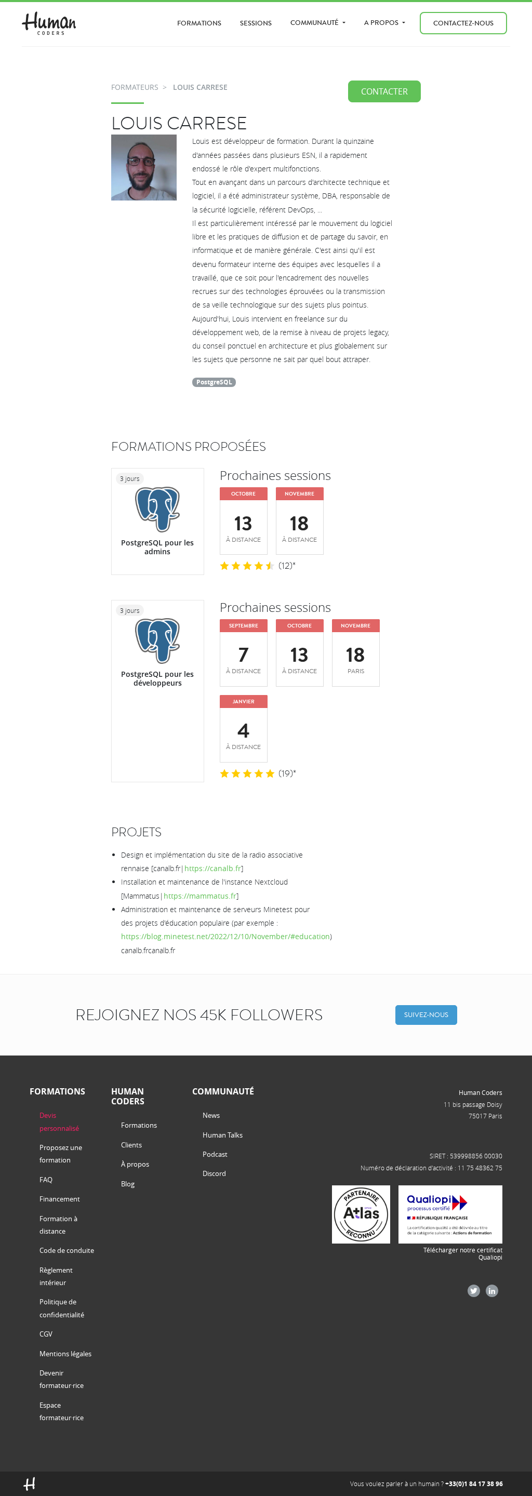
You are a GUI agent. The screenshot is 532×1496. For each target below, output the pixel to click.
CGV (45, 1334)
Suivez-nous (426, 1015)
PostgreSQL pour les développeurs (157, 678)
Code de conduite (66, 1250)
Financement (59, 1199)
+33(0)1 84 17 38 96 (474, 1483)
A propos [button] (382, 23)
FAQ (45, 1179)
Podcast (215, 1154)
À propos (135, 1164)
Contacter (384, 91)
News (211, 1115)
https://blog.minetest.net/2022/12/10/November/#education (225, 936)
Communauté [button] (315, 23)
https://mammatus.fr (200, 896)
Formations (199, 23)
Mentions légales (65, 1353)
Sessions (256, 23)
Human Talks (223, 1135)
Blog (128, 1183)
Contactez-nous (463, 23)
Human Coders (480, 1092)
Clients (131, 1145)
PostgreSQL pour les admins (157, 547)
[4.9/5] (247, 774)
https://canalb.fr (212, 868)
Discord (214, 1173)
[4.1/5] (247, 566)
